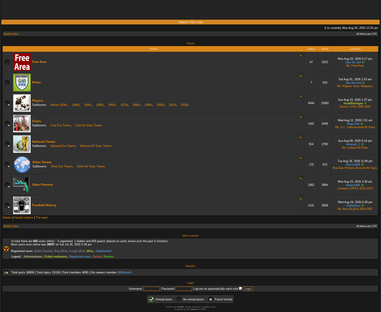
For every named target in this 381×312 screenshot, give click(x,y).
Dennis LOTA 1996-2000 (355, 106)
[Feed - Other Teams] (301, 159)
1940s (88, 104)
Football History (44, 205)
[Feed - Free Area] (301, 56)
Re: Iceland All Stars (355, 147)
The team (42, 217)
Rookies (108, 256)
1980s (136, 104)
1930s (76, 104)
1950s (100, 104)
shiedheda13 (103, 251)
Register (183, 22)
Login (200, 22)
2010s (173, 104)
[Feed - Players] (301, 97)
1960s (112, 104)
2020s (185, 104)
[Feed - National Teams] (301, 138)
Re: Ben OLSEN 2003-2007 (355, 209)
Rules (36, 82)
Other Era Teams (62, 166)
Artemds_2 (353, 144)
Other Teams (41, 162)
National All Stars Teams (96, 146)
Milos (90, 251)
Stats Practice (42, 184)
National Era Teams (63, 146)
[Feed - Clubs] (301, 118)
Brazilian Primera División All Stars (355, 168)
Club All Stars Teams (88, 125)
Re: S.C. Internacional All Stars (355, 127)
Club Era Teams (60, 125)
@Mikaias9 (124, 272)
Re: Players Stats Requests (355, 86)
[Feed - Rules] (301, 76)
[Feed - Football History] (301, 199)
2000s (160, 104)
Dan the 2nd (353, 62)
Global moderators (55, 256)
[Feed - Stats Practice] (301, 179)
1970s (124, 104)
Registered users (80, 256)
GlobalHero (353, 205)
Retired (97, 256)
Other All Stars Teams (91, 166)
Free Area (39, 62)
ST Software (192, 309)
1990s (148, 104)
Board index (11, 33)
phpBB (180, 307)
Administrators (33, 256)
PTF (204, 309)
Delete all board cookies (18, 217)
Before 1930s (58, 104)
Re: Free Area (355, 65)
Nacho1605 (353, 164)
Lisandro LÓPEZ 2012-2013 (355, 188)
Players (37, 100)
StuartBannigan (353, 103)
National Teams (43, 141)
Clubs (36, 121)
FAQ (192, 22)
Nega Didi (353, 123)
